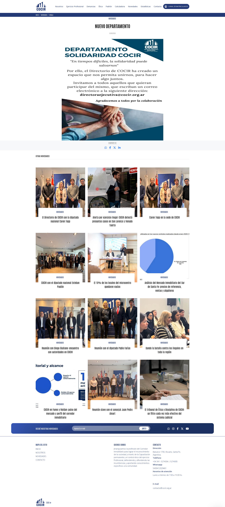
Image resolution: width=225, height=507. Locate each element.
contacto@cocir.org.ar (162, 488)
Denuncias (91, 6)
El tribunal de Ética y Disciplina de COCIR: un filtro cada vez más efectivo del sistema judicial (164, 413)
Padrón (109, 6)
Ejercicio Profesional (74, 6)
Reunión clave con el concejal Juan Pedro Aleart (112, 411)
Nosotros (59, 6)
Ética (101, 6)
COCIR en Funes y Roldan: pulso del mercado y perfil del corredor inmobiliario (60, 413)
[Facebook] (177, 428)
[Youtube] (187, 428)
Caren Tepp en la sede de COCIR (164, 217)
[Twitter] (182, 428)
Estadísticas (146, 6)
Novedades (133, 6)
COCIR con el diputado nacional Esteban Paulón (60, 284)
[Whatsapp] (168, 428)
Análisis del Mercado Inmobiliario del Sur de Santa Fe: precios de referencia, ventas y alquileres (165, 286)
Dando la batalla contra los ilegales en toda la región (164, 350)
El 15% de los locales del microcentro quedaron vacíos (112, 284)
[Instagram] (173, 428)
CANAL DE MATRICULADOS (178, 6)
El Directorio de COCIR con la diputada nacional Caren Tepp (60, 219)
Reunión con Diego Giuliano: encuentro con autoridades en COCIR (60, 350)
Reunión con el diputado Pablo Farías (112, 348)
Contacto (158, 6)
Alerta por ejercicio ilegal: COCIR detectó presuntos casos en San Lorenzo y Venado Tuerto (112, 221)
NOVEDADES (112, 18)
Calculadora (120, 6)
